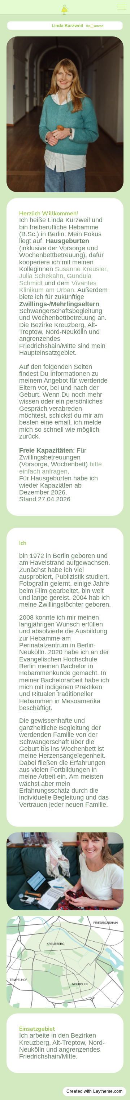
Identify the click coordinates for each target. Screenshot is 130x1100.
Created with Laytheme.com (94, 1091)
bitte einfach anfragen (60, 468)
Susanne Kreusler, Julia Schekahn (63, 272)
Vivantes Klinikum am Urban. (57, 287)
